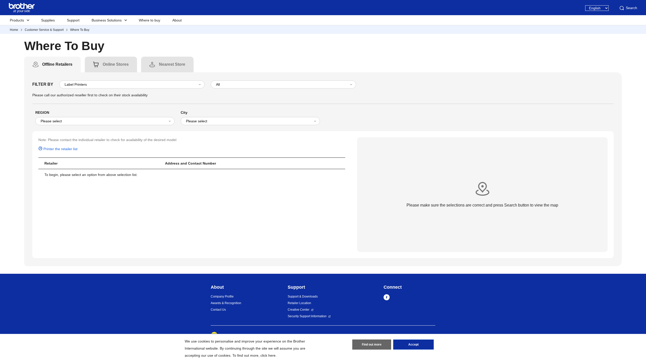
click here (268, 355)
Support (73, 20)
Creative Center (298, 309)
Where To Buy (79, 30)
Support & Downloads (303, 296)
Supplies (48, 20)
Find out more (372, 344)
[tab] (57, 64)
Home (14, 30)
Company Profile (222, 296)
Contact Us (218, 309)
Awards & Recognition (226, 303)
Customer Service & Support (44, 30)
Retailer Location (299, 303)
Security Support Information (307, 316)
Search (631, 8)
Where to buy (149, 20)
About (177, 20)
